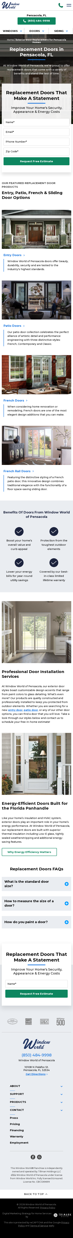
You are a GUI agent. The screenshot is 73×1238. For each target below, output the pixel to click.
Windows (10, 31)
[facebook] (33, 1157)
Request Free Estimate (36, 161)
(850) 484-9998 (39, 20)
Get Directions (36, 1074)
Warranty (16, 1136)
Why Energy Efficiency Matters (29, 852)
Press (14, 1118)
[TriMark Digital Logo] (62, 1215)
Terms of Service (39, 1225)
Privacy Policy (47, 1207)
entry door (15, 710)
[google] (39, 1157)
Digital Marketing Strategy (16, 1213)
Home (10, 39)
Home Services (43, 1213)
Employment (19, 1142)
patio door (31, 710)
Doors (34, 31)
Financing (17, 1130)
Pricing (15, 1124)
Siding (59, 31)
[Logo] (10, 5)
